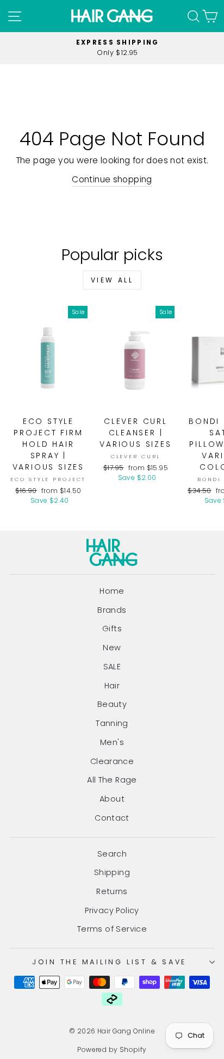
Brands (111, 610)
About (112, 798)
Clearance (112, 761)
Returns (112, 891)
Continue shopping (112, 179)
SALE (112, 666)
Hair (112, 685)
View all (112, 280)
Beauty (112, 704)
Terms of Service (112, 928)
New (112, 647)
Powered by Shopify (111, 1049)
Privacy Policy (112, 910)
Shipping (112, 872)
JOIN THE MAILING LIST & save (109, 961)
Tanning (112, 723)
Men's (112, 742)
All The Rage (112, 779)
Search (112, 853)
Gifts (112, 628)
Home (112, 591)
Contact (112, 817)
